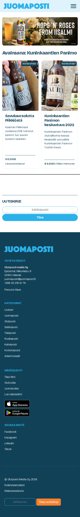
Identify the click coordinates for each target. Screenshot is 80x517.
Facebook (10, 431)
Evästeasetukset (14, 485)
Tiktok (8, 449)
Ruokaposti (11, 338)
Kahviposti (10, 344)
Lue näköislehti (13, 394)
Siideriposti (10, 327)
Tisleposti (10, 333)
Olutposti (9, 321)
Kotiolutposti (12, 350)
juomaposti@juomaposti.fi (20, 279)
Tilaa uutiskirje (48, 502)
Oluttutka (10, 382)
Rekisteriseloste (14, 491)
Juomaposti (11, 315)
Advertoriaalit (12, 356)
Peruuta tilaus (12, 289)
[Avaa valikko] (73, 6)
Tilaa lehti (9, 377)
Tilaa (40, 217)
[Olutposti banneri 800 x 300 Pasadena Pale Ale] (40, 31)
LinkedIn (9, 443)
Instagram (10, 437)
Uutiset (8, 309)
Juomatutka (11, 388)
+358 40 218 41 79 (14, 283)
